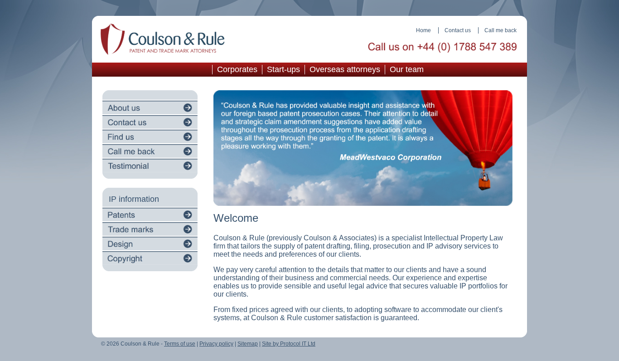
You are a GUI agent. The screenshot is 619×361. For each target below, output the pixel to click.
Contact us (458, 30)
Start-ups (283, 69)
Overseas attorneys (345, 69)
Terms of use (179, 344)
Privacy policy (216, 344)
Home (423, 30)
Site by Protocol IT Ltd (288, 344)
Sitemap (247, 344)
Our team (407, 69)
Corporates (237, 69)
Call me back (500, 30)
